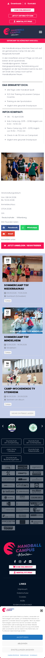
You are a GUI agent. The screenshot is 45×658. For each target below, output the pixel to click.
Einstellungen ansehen (22, 650)
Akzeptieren (22, 637)
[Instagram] (20, 561)
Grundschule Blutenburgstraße (11, 459)
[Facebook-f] (15, 561)
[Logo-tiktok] (25, 561)
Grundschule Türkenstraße (33, 450)
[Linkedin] (30, 561)
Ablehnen (22, 644)
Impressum (33, 655)
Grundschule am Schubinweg (11, 442)
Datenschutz (24, 655)
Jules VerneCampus (11, 450)
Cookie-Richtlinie (13, 655)
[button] (41, 610)
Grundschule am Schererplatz (33, 442)
